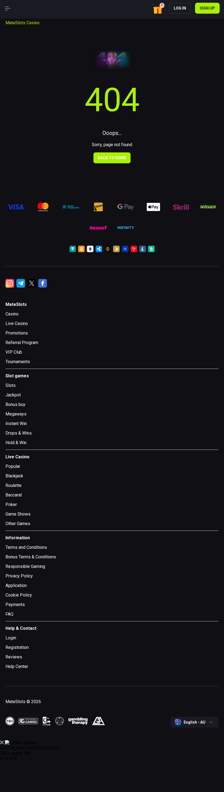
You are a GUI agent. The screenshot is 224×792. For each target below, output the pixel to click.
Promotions (16, 333)
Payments (15, 604)
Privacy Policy (19, 576)
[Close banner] (2, 742)
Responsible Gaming (25, 566)
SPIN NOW (8, 759)
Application (16, 585)
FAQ (9, 614)
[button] (158, 9)
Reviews (13, 657)
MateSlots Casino (22, 22)
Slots (10, 385)
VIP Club (13, 352)
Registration (17, 647)
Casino (12, 314)
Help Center (16, 666)
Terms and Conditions (26, 547)
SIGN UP (207, 8)
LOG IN (180, 8)
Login (10, 637)
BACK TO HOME (112, 158)
